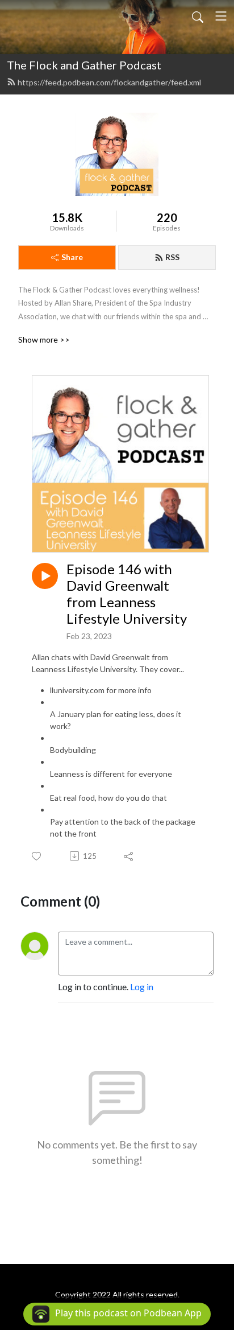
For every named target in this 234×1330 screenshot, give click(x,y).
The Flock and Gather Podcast (84, 65)
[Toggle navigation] (221, 16)
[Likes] (37, 856)
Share (72, 257)
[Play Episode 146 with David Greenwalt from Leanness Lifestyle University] (45, 576)
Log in (141, 986)
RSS (172, 257)
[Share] (129, 856)
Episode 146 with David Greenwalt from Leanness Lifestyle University (126, 593)
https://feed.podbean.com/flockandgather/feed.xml (109, 82)
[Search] (197, 16)
